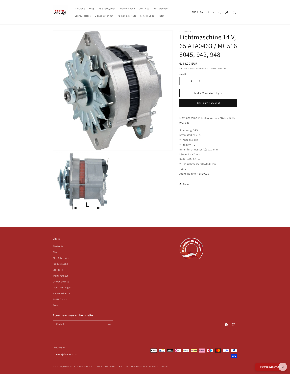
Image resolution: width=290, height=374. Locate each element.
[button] (219, 12)
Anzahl (182, 74)
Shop (55, 252)
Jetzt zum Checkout (208, 102)
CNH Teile (58, 269)
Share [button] (186, 183)
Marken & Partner (62, 293)
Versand (194, 68)
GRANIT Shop (60, 299)
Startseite (58, 246)
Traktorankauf (60, 275)
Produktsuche (60, 263)
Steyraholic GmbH (68, 366)
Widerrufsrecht (85, 366)
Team (55, 305)
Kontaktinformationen (146, 366)
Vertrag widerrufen (271, 366)
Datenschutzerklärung (106, 366)
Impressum (164, 366)
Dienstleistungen (62, 287)
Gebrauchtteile (61, 281)
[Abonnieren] (109, 324)
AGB (120, 366)
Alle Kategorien (61, 257)
